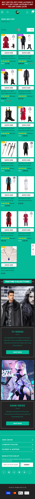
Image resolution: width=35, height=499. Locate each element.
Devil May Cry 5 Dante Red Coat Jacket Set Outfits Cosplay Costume (9, 234)
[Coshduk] (17, 306)
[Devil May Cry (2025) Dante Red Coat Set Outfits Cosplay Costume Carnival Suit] (26, 219)
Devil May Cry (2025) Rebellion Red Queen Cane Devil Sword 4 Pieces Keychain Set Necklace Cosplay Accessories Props (7, 164)
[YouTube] (24, 472)
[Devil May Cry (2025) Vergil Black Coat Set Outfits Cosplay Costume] (26, 77)
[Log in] (27, 12)
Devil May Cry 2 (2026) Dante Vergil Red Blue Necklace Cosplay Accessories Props (7, 269)
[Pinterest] (14, 472)
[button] (16, 30)
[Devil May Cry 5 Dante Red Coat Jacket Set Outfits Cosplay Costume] (9, 219)
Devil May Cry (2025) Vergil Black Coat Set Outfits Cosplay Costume (26, 92)
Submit (27, 465)
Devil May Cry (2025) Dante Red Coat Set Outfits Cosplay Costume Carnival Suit (26, 234)
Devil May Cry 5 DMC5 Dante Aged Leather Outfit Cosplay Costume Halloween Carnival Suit (9, 92)
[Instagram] (9, 472)
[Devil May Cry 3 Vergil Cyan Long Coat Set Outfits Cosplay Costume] (9, 184)
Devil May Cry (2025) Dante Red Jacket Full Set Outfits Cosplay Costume (26, 129)
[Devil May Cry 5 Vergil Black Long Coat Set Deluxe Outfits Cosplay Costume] (26, 149)
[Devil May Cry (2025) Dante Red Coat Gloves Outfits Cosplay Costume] (9, 42)
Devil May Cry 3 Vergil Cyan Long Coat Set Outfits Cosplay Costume (9, 199)
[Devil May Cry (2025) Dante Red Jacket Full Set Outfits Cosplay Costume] (26, 114)
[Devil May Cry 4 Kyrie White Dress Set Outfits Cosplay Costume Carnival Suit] (26, 184)
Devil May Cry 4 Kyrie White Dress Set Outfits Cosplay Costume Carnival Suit (25, 199)
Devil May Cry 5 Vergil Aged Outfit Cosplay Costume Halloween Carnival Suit (24, 57)
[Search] (8, 12)
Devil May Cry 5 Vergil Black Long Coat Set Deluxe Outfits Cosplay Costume (25, 164)
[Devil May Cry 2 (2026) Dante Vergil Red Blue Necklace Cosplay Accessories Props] (9, 254)
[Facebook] (4, 472)
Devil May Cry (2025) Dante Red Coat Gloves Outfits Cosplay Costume (9, 57)
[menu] (2, 12)
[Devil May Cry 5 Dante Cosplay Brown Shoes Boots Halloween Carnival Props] (9, 114)
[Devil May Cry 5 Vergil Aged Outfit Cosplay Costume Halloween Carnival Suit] (26, 42)
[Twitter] (29, 472)
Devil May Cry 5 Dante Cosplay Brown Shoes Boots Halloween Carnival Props (7, 129)
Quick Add (9, 53)
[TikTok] (19, 472)
